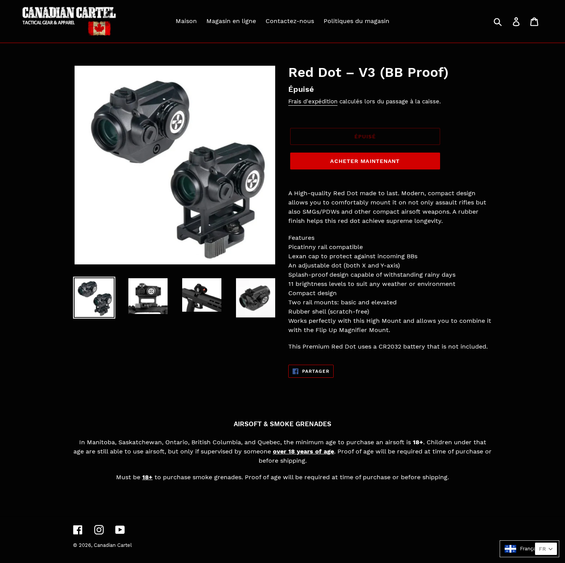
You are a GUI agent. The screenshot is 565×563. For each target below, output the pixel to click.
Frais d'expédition (312, 101)
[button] (529, 548)
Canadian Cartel (113, 545)
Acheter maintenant (365, 161)
